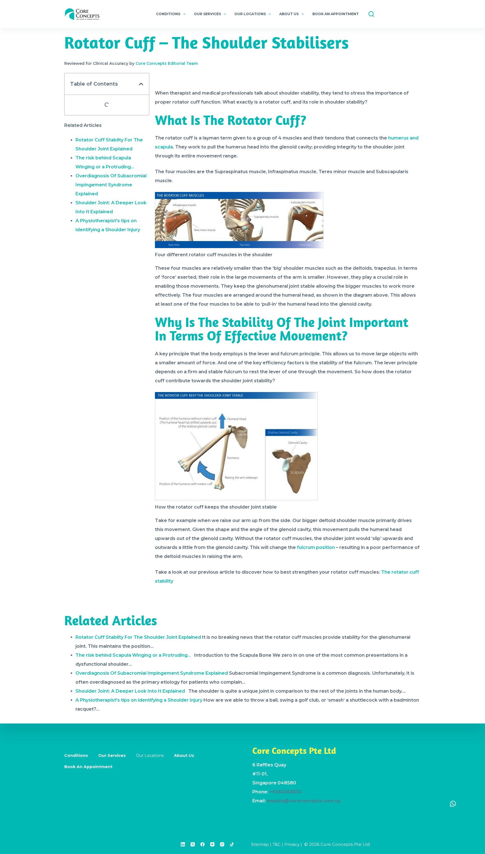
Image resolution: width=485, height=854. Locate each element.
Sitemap (260, 844)
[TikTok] (232, 844)
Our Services (207, 14)
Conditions (168, 14)
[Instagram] (222, 844)
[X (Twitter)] (193, 844)
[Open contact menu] (453, 803)
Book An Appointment (335, 14)
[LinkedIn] (183, 844)
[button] (141, 83)
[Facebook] (202, 844)
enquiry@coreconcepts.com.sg (303, 800)
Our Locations (250, 14)
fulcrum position (316, 547)
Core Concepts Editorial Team (167, 63)
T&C (277, 844)
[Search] (371, 14)
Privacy (291, 844)
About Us (289, 14)
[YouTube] (212, 844)
